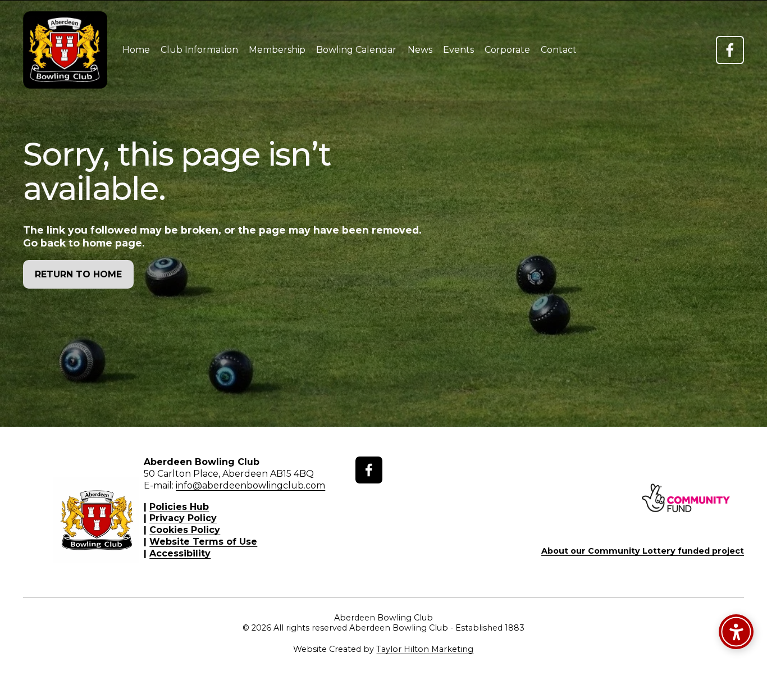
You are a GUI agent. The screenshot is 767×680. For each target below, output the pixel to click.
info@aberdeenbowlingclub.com (250, 485)
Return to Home (78, 274)
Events (458, 49)
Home (136, 49)
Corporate (507, 49)
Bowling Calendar (356, 49)
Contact (559, 49)
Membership (277, 49)
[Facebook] (730, 50)
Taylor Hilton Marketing (424, 649)
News (420, 49)
